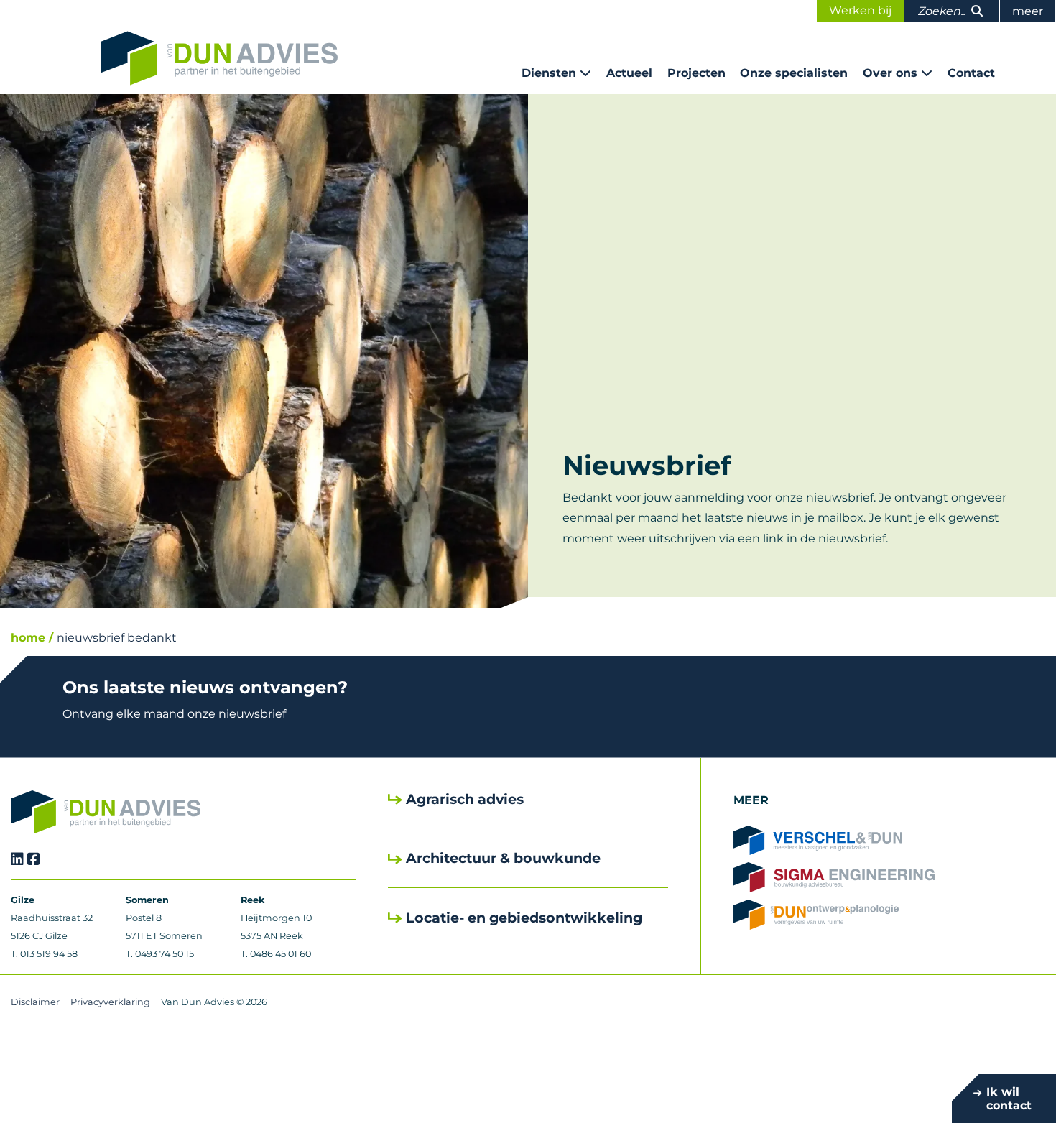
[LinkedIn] (17, 859)
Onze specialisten (794, 73)
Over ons (890, 73)
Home (28, 637)
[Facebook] (33, 859)
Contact (971, 73)
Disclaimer (35, 1002)
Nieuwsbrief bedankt (117, 637)
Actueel (629, 73)
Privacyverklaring (110, 1002)
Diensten (549, 73)
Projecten (696, 73)
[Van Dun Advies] (219, 58)
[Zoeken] (977, 11)
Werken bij (860, 10)
